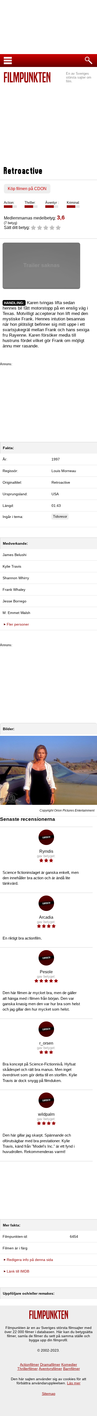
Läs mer (73, 1383)
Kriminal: (73, 202)
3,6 (61, 217)
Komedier (69, 1364)
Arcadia (46, 917)
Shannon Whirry (16, 578)
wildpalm (46, 1114)
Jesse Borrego (14, 601)
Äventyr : (52, 202)
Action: (9, 202)
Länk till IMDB (18, 1271)
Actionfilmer (29, 1364)
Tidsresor (60, 516)
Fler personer (18, 624)
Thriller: (30, 202)
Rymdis (46, 851)
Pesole (46, 972)
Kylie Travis (12, 566)
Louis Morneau (63, 471)
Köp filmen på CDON (27, 188)
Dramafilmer (50, 1364)
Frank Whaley (14, 589)
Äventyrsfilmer (50, 1369)
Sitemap (48, 1394)
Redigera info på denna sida (30, 1260)
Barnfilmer (71, 1369)
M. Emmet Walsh (16, 613)
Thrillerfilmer (27, 1369)
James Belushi (14, 555)
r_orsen (46, 1043)
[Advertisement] (48, 125)
